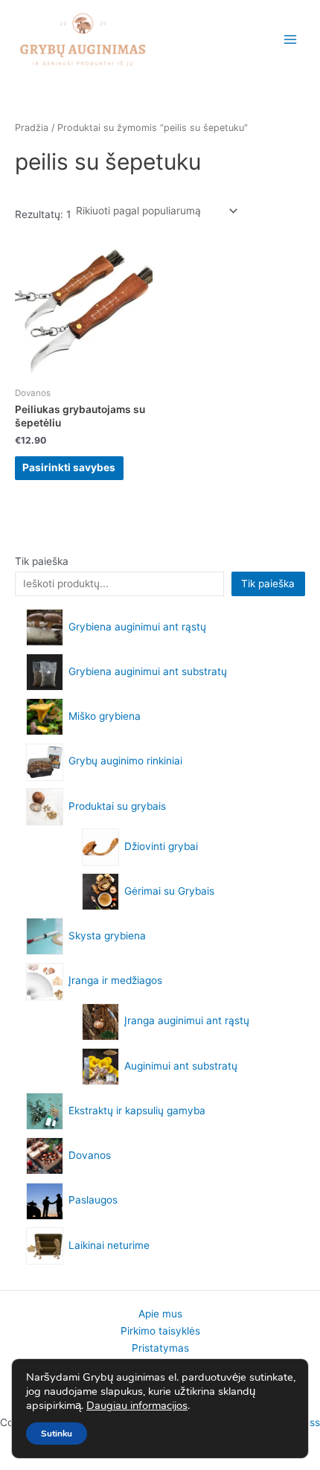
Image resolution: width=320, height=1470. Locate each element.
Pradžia (31, 127)
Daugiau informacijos (137, 1405)
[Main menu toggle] (290, 39)
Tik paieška (41, 561)
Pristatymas (160, 1348)
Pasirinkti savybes (68, 467)
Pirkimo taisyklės (160, 1331)
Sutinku (56, 1433)
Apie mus (160, 1314)
